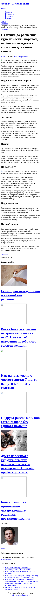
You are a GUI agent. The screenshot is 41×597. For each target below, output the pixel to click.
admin (3, 57)
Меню (3, 8)
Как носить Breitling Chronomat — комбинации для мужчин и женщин (18, 569)
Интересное (9, 14)
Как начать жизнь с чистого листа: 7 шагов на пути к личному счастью (19, 381)
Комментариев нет (21, 57)
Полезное (8, 18)
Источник (4, 254)
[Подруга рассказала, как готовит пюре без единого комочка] (20, 402)
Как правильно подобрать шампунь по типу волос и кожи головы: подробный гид (21, 576)
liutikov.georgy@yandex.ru (20, 595)
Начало (3, 22)
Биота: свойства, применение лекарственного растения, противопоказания (15, 510)
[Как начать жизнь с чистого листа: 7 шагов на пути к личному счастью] (20, 360)
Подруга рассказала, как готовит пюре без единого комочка (20, 422)
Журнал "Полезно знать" (16, 3)
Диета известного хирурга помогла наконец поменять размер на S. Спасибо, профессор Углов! (18, 464)
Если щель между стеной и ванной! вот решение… (20, 295)
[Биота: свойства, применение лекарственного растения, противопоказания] (20, 487)
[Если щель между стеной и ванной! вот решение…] (20, 276)
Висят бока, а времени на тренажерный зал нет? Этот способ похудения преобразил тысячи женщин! (18, 337)
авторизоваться (6, 559)
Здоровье (8, 12)
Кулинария (9, 16)
